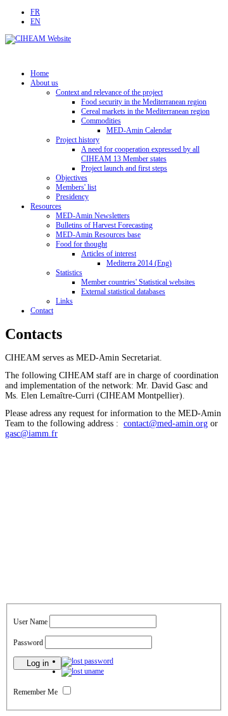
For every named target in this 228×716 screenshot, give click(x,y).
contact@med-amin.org (166, 423)
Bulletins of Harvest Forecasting (104, 225)
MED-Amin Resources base (98, 234)
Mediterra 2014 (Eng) (139, 263)
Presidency (72, 196)
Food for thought (81, 244)
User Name (30, 621)
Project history (77, 139)
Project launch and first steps (124, 168)
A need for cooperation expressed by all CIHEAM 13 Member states (140, 154)
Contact (41, 310)
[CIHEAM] (38, 38)
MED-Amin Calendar (139, 130)
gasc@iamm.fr (31, 433)
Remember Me (35, 692)
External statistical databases (123, 291)
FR (35, 12)
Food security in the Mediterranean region (143, 101)
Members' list (76, 187)
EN (35, 21)
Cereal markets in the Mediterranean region (145, 111)
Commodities (101, 120)
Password (28, 642)
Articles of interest (108, 253)
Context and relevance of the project (109, 92)
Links (64, 301)
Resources (45, 206)
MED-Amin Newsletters (93, 215)
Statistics (69, 272)
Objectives (71, 177)
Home (39, 73)
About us (44, 82)
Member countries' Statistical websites (138, 282)
